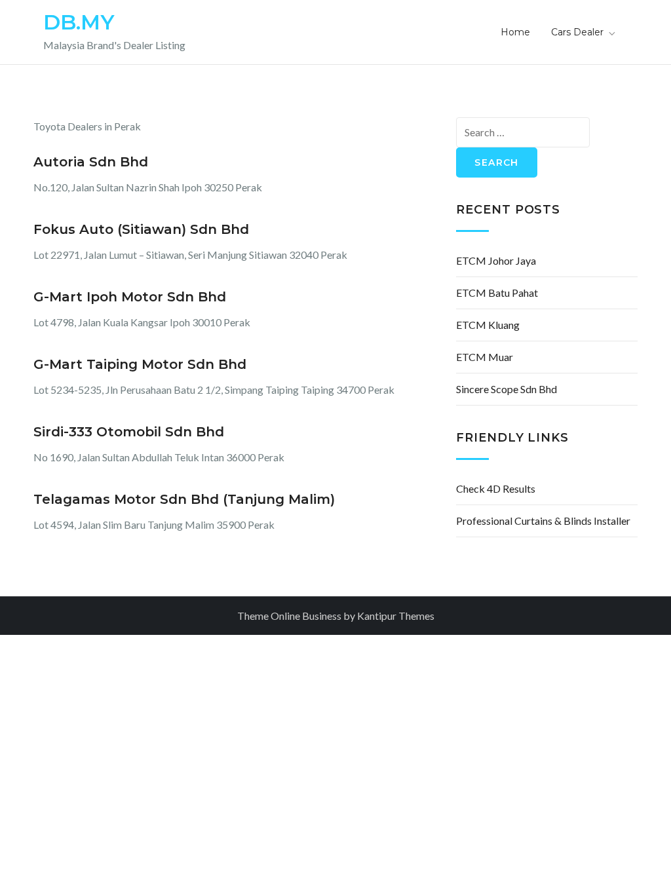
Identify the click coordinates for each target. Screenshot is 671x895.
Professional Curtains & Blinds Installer (543, 520)
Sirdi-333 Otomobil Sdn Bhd (128, 432)
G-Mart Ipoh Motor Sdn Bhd (129, 297)
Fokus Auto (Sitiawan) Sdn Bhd (141, 229)
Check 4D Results (495, 488)
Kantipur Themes (395, 615)
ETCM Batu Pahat (497, 292)
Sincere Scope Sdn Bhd (506, 389)
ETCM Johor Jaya (496, 260)
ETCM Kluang (488, 324)
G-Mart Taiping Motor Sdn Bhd (139, 364)
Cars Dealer (577, 32)
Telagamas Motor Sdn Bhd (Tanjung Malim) (184, 499)
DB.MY (79, 22)
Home (515, 32)
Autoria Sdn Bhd (90, 162)
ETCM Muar (484, 357)
